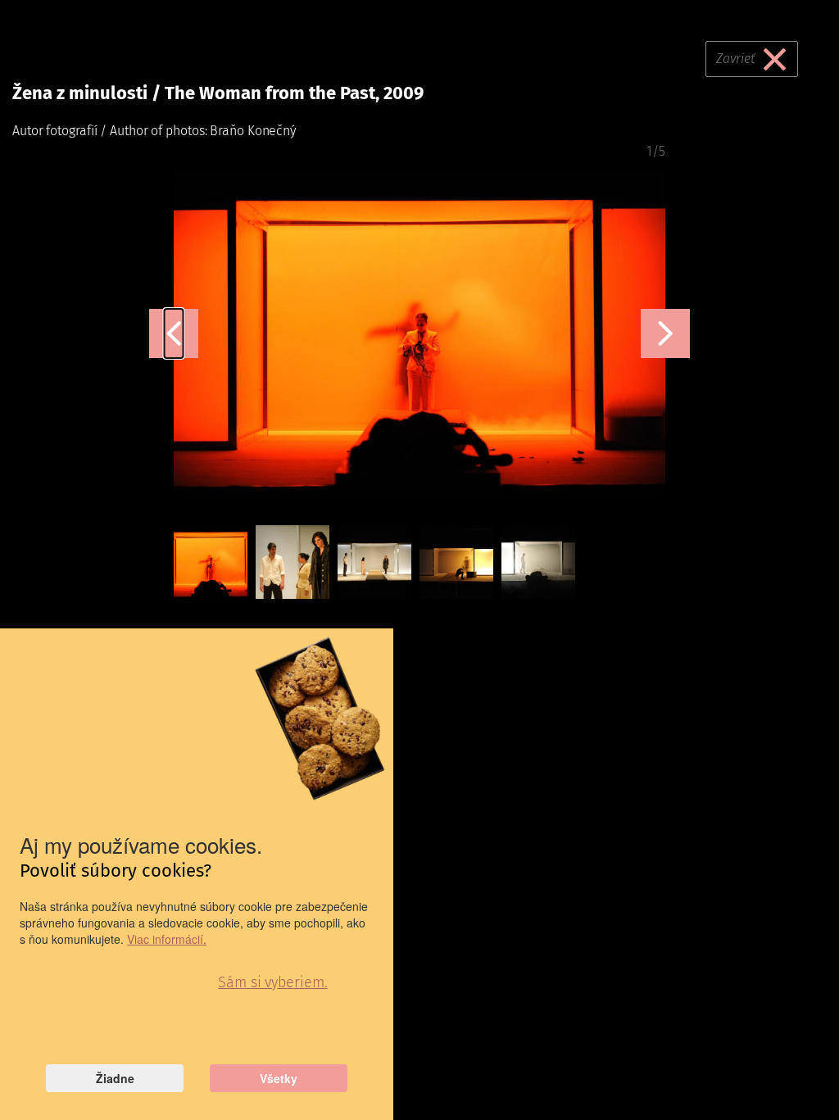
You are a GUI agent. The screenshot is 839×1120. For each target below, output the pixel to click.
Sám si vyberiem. (272, 982)
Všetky (278, 1078)
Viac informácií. (166, 939)
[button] (174, 333)
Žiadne (115, 1078)
